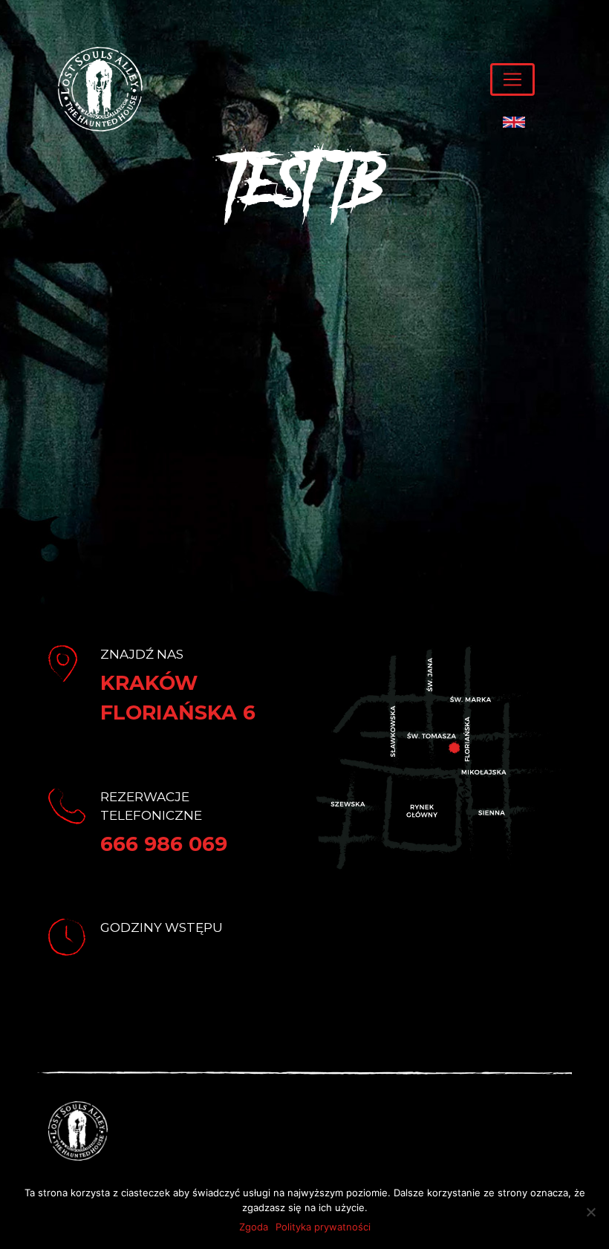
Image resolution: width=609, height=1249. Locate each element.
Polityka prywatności (323, 1227)
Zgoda (253, 1227)
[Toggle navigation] (512, 79)
